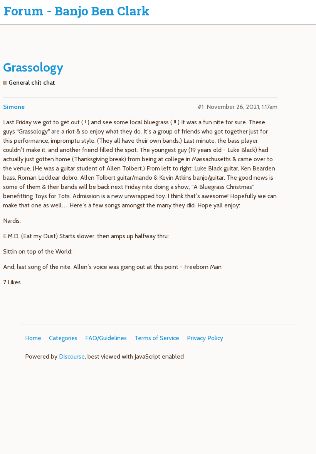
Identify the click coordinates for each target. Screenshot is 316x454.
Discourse (72, 356)
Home (33, 338)
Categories (63, 338)
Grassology (33, 67)
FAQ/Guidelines (106, 338)
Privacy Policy (205, 338)
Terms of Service (156, 338)
